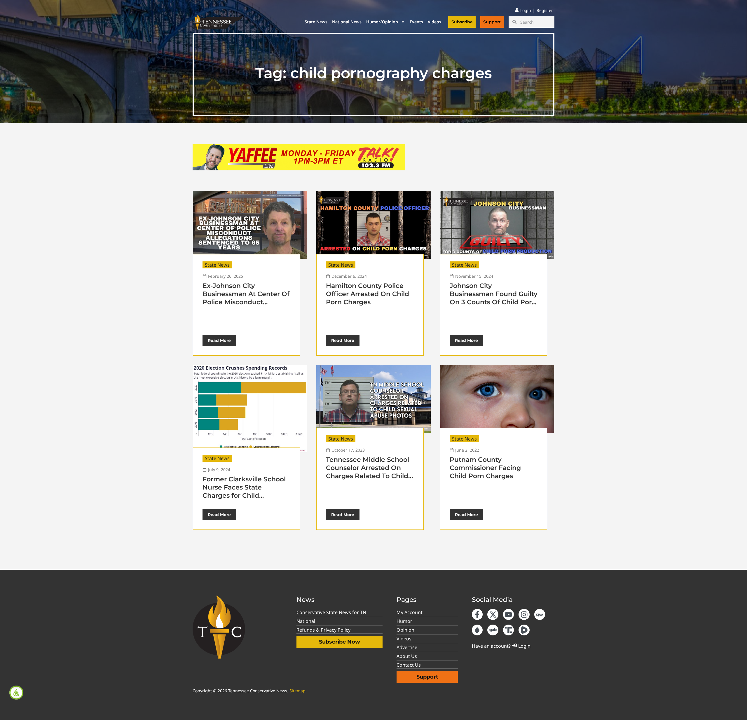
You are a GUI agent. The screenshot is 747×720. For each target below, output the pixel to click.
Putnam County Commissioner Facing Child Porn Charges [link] (485, 468)
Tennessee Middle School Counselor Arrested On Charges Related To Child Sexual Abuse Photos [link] (367, 472)
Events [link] (416, 22)
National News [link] (347, 22)
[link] (16, 693)
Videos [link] (434, 22)
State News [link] (316, 22)
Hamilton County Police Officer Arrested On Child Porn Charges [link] (367, 294)
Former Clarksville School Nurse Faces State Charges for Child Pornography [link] (244, 491)
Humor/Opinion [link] (382, 22)
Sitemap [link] (297, 690)
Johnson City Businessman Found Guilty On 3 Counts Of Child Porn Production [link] (493, 298)
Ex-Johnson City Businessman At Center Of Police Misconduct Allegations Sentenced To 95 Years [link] (246, 302)
